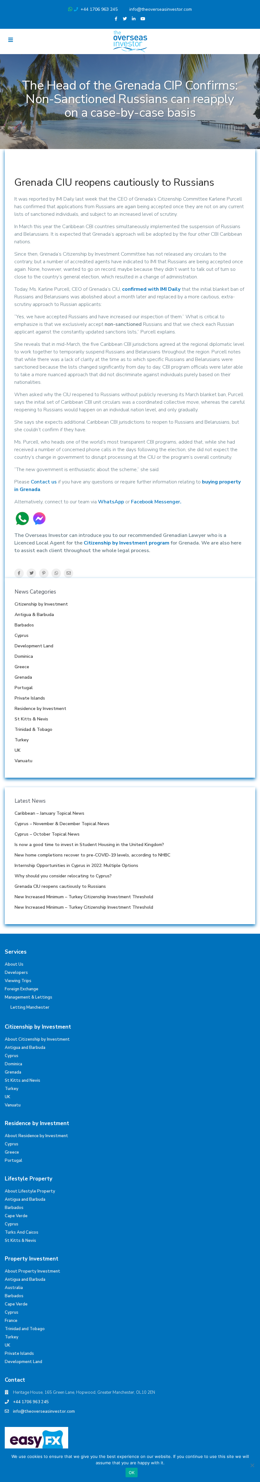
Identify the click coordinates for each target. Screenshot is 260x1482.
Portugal (24, 688)
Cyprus (22, 635)
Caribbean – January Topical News (49, 813)
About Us (14, 964)
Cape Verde (16, 1216)
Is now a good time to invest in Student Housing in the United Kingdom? (89, 845)
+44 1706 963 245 (99, 9)
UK (18, 750)
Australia (14, 1288)
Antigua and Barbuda (25, 1047)
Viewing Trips (18, 981)
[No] (252, 1465)
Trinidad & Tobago (33, 729)
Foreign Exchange (21, 989)
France (11, 1320)
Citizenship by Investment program (126, 542)
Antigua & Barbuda (34, 615)
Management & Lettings (28, 997)
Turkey (22, 740)
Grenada (23, 677)
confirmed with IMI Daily (151, 289)
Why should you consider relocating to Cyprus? (63, 876)
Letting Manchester (29, 1007)
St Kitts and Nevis (22, 1080)
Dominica (24, 656)
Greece (22, 667)
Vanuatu (23, 761)
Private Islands (30, 698)
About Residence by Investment (36, 1136)
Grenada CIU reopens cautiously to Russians (60, 886)
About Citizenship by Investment (37, 1039)
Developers (16, 972)
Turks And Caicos (21, 1232)
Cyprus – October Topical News (47, 834)
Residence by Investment (40, 709)
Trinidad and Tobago (25, 1329)
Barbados (24, 625)
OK (132, 1472)
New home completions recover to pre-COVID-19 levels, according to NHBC (92, 855)
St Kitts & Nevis (31, 719)
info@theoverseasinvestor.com (160, 9)
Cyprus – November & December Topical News (62, 824)
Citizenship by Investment (41, 604)
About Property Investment (32, 1271)
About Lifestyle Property (30, 1191)
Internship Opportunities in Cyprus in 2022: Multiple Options (76, 865)
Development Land (34, 646)
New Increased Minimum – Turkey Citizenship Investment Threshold (84, 897)
